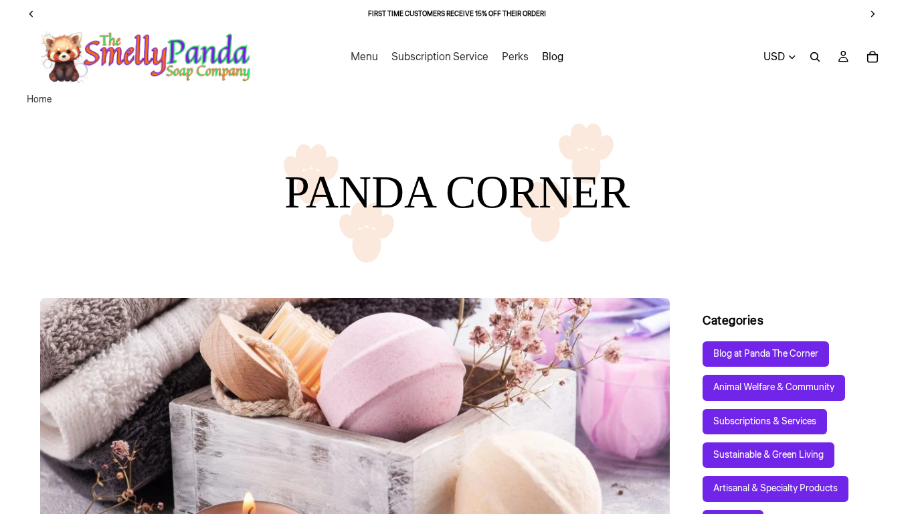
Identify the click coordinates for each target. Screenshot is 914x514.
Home (39, 99)
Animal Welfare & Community (773, 387)
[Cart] (872, 57)
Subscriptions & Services (764, 421)
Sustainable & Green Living (768, 455)
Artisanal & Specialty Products (775, 488)
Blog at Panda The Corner (765, 354)
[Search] (815, 57)
